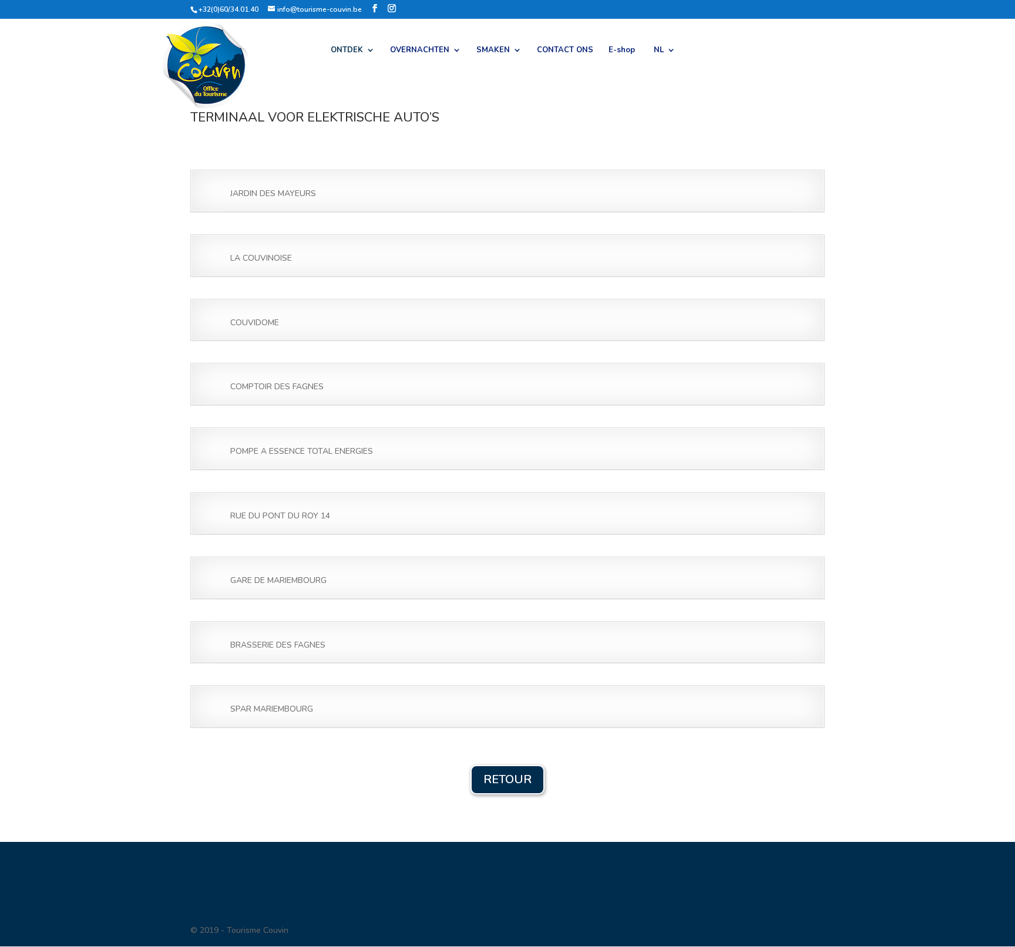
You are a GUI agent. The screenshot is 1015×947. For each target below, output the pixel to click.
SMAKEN (493, 50)
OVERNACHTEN (419, 50)
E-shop (622, 50)
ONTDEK (347, 50)
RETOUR (507, 779)
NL (659, 50)
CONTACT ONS (565, 50)
